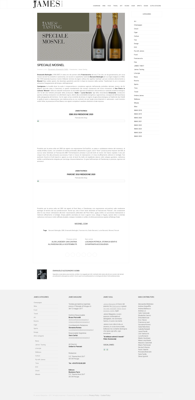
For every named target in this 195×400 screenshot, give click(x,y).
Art (121, 6)
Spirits (139, 6)
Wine (103, 6)
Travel (115, 6)
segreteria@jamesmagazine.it (79, 338)
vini (104, 309)
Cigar (133, 6)
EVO (135, 47)
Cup (135, 40)
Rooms (127, 6)
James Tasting (139, 69)
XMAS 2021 (138, 121)
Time (136, 88)
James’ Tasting (40, 345)
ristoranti (113, 309)
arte (107, 309)
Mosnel (111, 230)
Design (146, 6)
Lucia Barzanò (103, 230)
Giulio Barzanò (93, 230)
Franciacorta (138, 58)
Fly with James (139, 51)
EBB (63, 230)
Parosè (116, 230)
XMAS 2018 (138, 110)
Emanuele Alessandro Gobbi (58, 69)
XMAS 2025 (138, 136)
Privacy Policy (94, 395)
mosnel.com (81, 224)
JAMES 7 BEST (139, 66)
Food (109, 6)
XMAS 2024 (138, 133)
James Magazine (109, 304)
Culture (136, 36)
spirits (112, 311)
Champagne (96, 6)
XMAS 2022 (138, 125)
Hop (135, 62)
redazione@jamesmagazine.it (79, 322)
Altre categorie (155, 6)
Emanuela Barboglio (71, 230)
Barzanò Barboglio (55, 230)
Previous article (62, 241)
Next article (101, 241)
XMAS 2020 (138, 118)
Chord (136, 29)
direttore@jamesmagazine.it (79, 320)
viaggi (119, 309)
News (136, 77)
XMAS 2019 (138, 114)
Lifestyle (137, 73)
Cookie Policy (105, 395)
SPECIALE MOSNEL (50, 65)
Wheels (136, 103)
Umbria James (139, 95)
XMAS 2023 (138, 129)
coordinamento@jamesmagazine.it (81, 330)
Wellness (137, 99)
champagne (116, 306)
